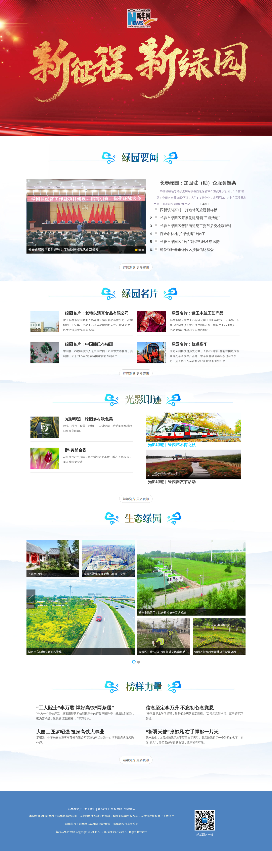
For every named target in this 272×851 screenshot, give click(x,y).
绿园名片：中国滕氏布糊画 (89, 344)
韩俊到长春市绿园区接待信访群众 (187, 249)
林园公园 (144, 612)
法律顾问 (129, 809)
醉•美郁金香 (75, 450)
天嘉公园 (33, 574)
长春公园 (199, 652)
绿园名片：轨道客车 (189, 344)
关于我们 (89, 809)
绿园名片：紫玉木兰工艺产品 (197, 313)
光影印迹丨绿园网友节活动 (172, 481)
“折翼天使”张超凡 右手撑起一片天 (182, 731)
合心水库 (33, 652)
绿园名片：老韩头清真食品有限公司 (97, 313)
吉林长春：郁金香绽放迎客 (155, 652)
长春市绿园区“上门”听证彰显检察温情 (190, 241)
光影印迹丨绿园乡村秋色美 (89, 419)
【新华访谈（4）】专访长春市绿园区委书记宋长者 (64, 249)
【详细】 (204, 204)
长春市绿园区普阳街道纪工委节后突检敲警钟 (196, 225)
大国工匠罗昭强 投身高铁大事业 (70, 731)
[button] (133, 662)
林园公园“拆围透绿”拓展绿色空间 (104, 574)
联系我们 (103, 809)
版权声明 (116, 809)
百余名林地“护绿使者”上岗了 (182, 233)
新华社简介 (75, 809)
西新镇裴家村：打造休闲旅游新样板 (188, 209)
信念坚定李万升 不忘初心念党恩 (180, 707)
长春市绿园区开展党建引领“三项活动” (190, 217)
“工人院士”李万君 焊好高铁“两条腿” (75, 707)
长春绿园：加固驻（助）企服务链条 (198, 183)
